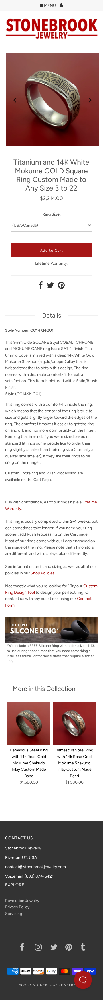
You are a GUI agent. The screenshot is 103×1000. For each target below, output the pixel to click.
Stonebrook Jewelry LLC (58, 985)
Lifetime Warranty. (51, 263)
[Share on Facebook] (40, 286)
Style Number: (17, 330)
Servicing (13, 913)
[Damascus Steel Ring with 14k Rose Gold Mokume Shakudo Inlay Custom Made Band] (28, 723)
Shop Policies (43, 573)
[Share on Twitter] (50, 286)
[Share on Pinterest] (61, 286)
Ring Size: (51, 214)
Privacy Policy (17, 907)
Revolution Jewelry (22, 900)
